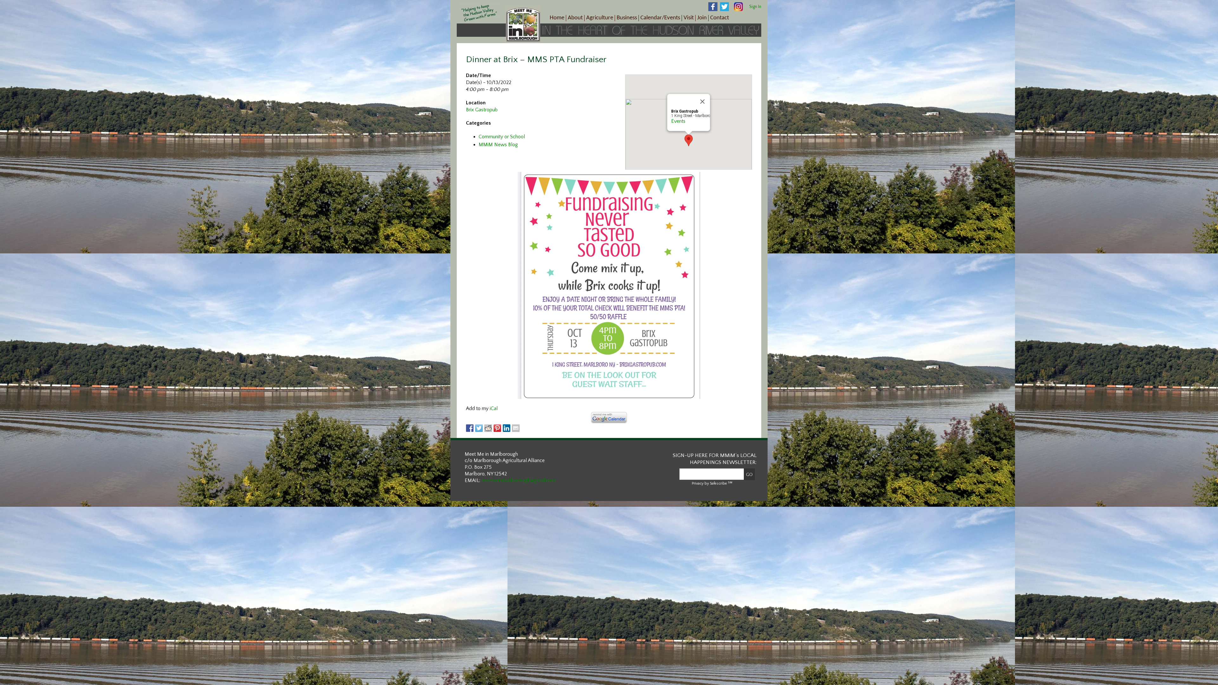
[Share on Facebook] (470, 428)
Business (627, 18)
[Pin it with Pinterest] (497, 428)
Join (702, 18)
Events (678, 121)
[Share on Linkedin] (506, 428)
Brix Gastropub (482, 110)
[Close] (702, 101)
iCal (494, 408)
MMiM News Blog (498, 144)
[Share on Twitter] (479, 428)
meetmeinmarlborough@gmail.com (518, 480)
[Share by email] (516, 428)
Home (557, 18)
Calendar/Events (660, 18)
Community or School (502, 137)
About (575, 18)
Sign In (755, 6)
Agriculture (599, 18)
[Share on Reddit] (488, 428)
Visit (689, 18)
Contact (719, 18)
